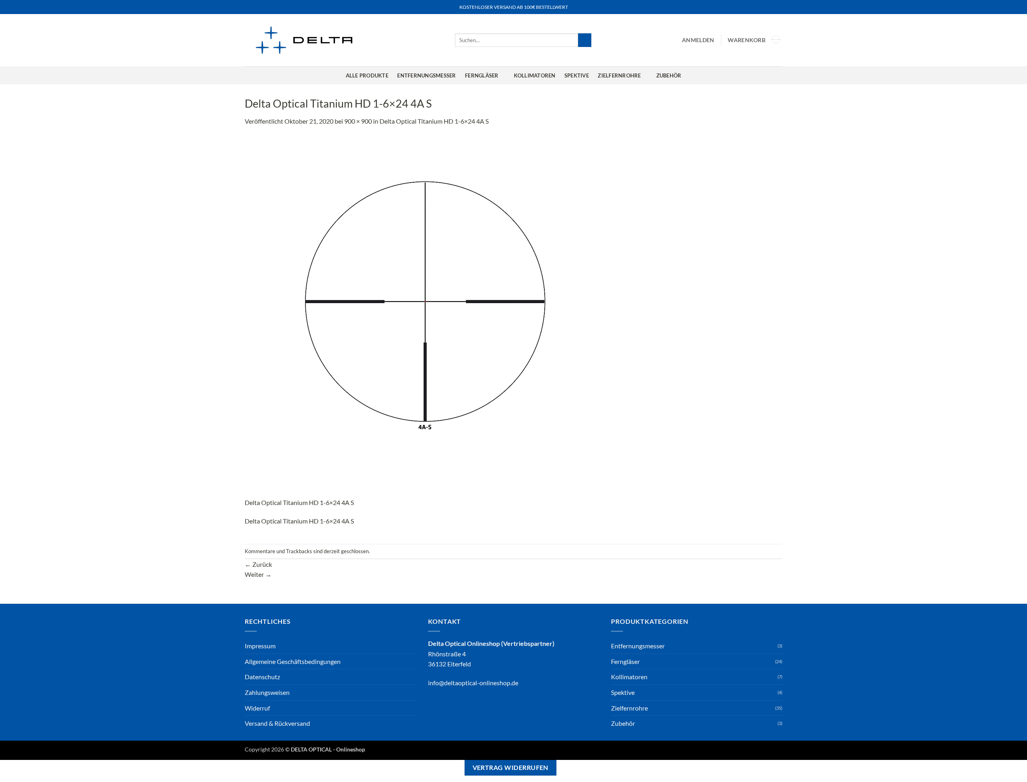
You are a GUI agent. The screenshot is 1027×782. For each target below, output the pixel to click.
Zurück (258, 564)
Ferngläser (482, 75)
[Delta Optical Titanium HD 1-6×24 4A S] (425, 316)
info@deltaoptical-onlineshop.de (473, 682)
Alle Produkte (367, 75)
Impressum (260, 646)
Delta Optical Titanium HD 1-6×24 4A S (434, 121)
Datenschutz (262, 676)
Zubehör (669, 75)
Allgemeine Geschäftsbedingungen (293, 661)
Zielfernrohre (619, 75)
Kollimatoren (535, 75)
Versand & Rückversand (277, 723)
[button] (698, 40)
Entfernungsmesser (426, 75)
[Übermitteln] (584, 40)
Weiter (258, 574)
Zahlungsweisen (267, 692)
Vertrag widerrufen (510, 767)
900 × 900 (358, 121)
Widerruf (257, 708)
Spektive (576, 75)
